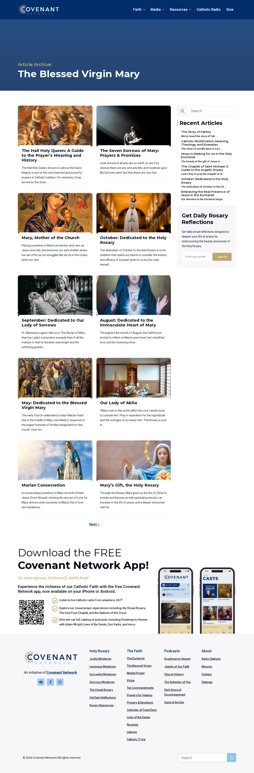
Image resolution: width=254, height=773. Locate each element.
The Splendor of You (177, 682)
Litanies (132, 732)
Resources (179, 9)
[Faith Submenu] (144, 9)
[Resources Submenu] (191, 9)
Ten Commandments (140, 687)
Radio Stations (211, 658)
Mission (207, 666)
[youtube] (40, 682)
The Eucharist (135, 658)
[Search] (182, 111)
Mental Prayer (136, 673)
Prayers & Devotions (140, 702)
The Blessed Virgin (139, 665)
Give (229, 9)
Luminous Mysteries (102, 666)
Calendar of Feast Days (142, 710)
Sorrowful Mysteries (102, 674)
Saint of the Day (174, 702)
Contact (207, 674)
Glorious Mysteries (101, 682)
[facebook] (50, 682)
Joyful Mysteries (100, 658)
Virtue (131, 680)
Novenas (132, 724)
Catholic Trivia (136, 739)
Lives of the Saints (138, 717)
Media (156, 9)
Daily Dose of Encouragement (174, 692)
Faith (137, 9)
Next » (94, 524)
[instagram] (60, 682)
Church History (174, 674)
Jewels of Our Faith (176, 666)
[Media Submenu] (164, 9)
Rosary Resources (101, 705)
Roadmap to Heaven (177, 658)
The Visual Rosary (101, 689)
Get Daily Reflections (102, 697)
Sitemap (207, 682)
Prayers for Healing (139, 695)
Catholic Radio (209, 9)
